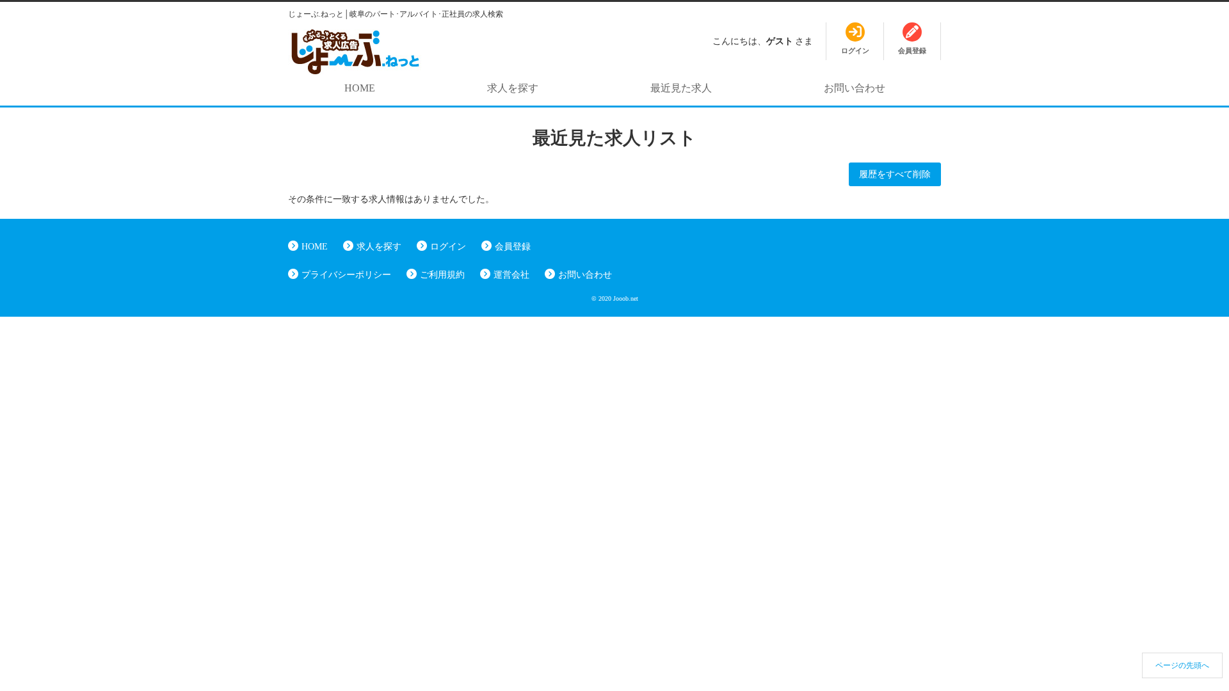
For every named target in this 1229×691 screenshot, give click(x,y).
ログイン (448, 246)
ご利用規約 (442, 275)
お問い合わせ (854, 88)
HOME (359, 88)
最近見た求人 (681, 88)
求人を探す (512, 88)
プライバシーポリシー (346, 275)
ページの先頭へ (1182, 665)
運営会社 (511, 275)
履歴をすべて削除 (895, 174)
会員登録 (513, 246)
